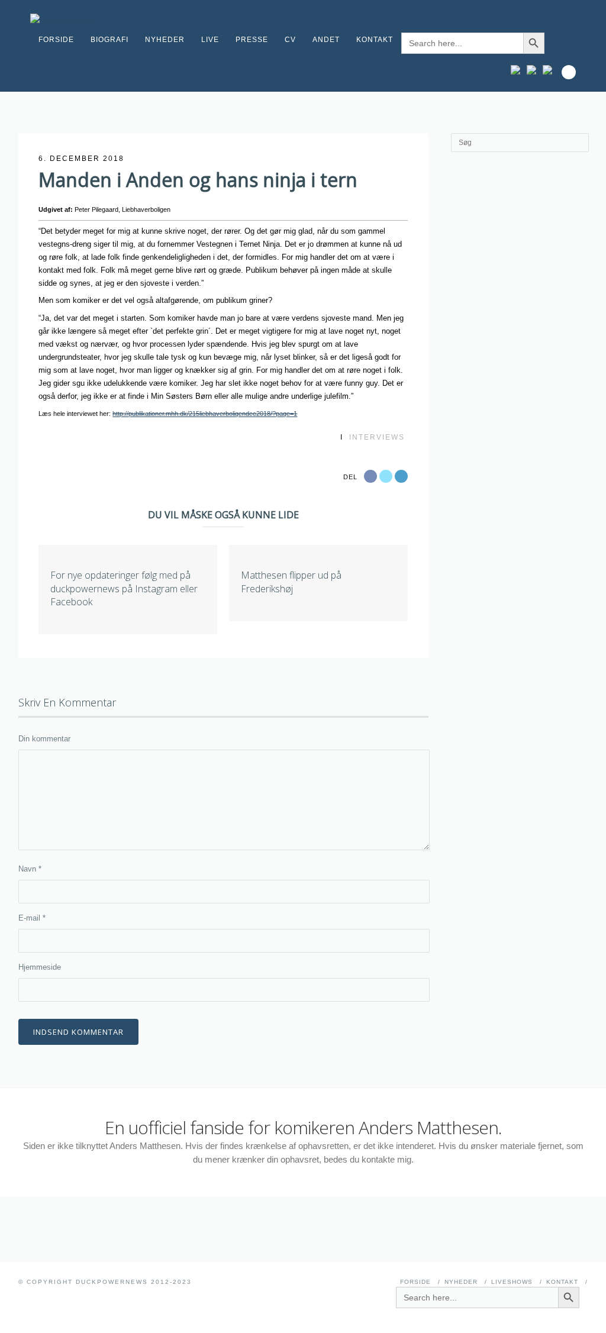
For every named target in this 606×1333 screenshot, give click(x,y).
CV (290, 39)
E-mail (32, 918)
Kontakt (374, 39)
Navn (29, 868)
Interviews (377, 437)
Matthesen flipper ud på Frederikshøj (291, 582)
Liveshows (512, 1282)
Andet (326, 39)
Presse (252, 39)
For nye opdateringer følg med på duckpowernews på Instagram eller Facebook (124, 588)
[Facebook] (534, 70)
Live (210, 39)
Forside (56, 39)
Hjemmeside (39, 967)
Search (569, 72)
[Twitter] (550, 70)
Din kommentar (44, 738)
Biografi (109, 39)
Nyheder (165, 39)
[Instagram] (518, 70)
